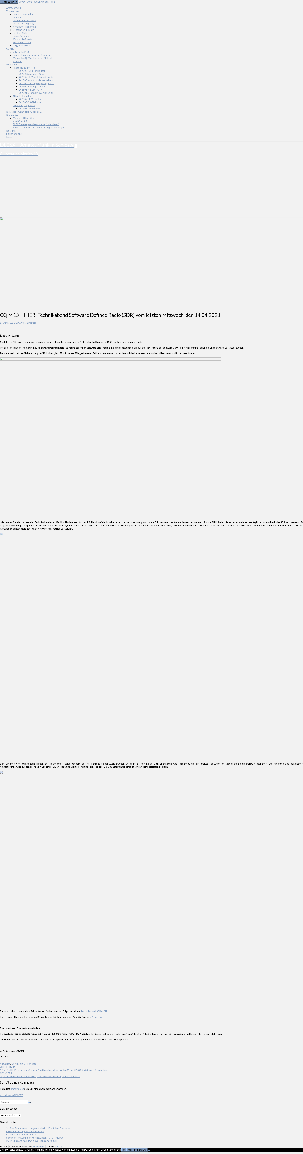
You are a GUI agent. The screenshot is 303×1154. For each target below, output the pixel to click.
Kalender (17, 17)
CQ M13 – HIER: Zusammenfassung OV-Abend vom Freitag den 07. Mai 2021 (40, 1075)
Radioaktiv (12, 114)
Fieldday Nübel (20, 32)
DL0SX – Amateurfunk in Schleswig (37, 1)
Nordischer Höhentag (24, 26)
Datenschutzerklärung (137, 1149)
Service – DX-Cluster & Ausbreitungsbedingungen (39, 127)
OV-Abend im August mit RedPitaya (25, 1131)
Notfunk (10, 130)
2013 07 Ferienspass (29, 108)
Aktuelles (5, 1063)
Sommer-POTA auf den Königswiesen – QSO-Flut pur (34, 1137)
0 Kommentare (29, 322)
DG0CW (18, 322)
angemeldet (17, 1088)
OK (123, 1149)
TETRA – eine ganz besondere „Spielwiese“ (36, 124)
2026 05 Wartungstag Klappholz (36, 83)
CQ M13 (10, 48)
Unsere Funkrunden (23, 14)
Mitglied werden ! (22, 45)
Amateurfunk (13, 7)
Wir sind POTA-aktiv (23, 39)
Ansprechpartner (22, 42)
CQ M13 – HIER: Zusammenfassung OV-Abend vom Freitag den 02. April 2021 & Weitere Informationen (54, 1068)
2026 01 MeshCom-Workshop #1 (36, 92)
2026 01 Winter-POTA (30, 89)
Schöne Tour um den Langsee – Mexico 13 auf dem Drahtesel (38, 1128)
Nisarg (58, 1146)
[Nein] (149, 1150)
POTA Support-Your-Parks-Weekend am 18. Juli (31, 1140)
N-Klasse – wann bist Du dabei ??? (24, 111)
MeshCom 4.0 (20, 121)
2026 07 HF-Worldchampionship (36, 77)
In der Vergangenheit (24, 105)
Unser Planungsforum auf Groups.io (32, 55)
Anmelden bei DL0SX (11, 1095)
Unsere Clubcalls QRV (24, 20)
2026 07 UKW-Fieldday (30, 99)
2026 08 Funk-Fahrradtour (32, 70)
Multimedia (12, 64)
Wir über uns (13, 10)
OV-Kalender (97, 1016)
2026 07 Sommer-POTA (31, 73)
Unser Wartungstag (23, 23)
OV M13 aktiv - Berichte (23, 1063)
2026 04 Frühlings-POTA (32, 86)
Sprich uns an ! (14, 133)
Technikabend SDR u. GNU (94, 1011)
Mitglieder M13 (21, 51)
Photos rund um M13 (24, 67)
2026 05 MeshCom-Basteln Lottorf (37, 80)
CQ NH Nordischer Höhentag (21, 1134)
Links (9, 136)
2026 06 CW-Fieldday (30, 102)
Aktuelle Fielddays (22, 95)
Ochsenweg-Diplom (23, 29)
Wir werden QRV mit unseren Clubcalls (33, 58)
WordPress (39, 1146)
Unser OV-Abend (21, 36)
